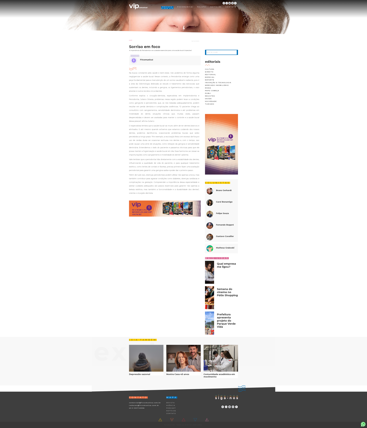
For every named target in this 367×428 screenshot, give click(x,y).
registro (210, 96)
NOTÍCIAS (216, 7)
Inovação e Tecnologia (218, 82)
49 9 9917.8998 (137, 408)
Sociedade (211, 101)
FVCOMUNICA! (185, 7)
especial (210, 77)
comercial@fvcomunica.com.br (145, 403)
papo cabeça (212, 90)
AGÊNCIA (170, 405)
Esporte (209, 80)
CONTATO (231, 7)
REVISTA (170, 403)
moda (208, 88)
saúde (208, 99)
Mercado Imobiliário (217, 85)
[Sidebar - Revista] (221, 144)
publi (208, 93)
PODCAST (171, 408)
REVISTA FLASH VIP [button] (167, 7)
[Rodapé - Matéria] (165, 209)
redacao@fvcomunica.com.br (144, 405)
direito (209, 72)
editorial (210, 74)
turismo (209, 104)
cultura (209, 69)
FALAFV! (202, 7)
